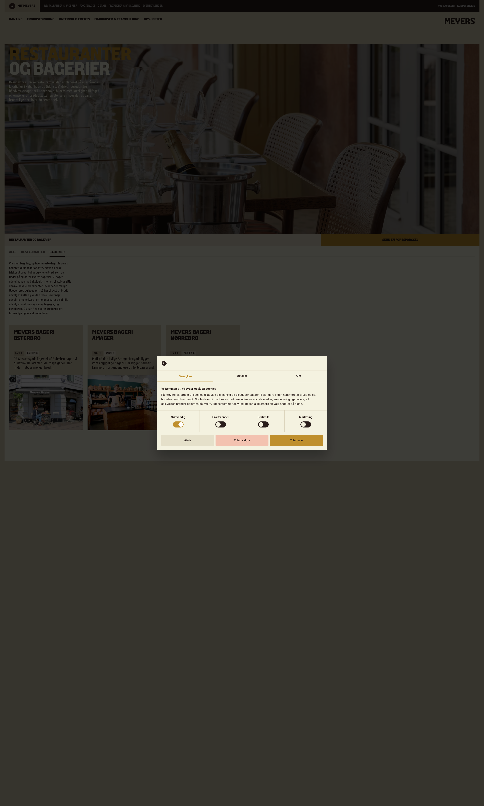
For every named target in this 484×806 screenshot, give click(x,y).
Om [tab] (298, 375)
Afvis (187, 440)
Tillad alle (296, 440)
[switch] (220, 424)
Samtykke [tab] (185, 376)
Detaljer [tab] (242, 375)
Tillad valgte (242, 440)
